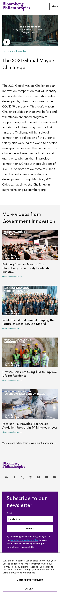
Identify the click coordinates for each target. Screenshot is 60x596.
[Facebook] (15, 475)
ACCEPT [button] (30, 588)
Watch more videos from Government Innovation (27, 442)
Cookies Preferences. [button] (24, 572)
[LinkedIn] (7, 475)
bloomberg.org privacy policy (24, 540)
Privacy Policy (10, 566)
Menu (55, 6)
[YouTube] (47, 475)
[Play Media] (6, 42)
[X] (23, 475)
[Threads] (31, 475)
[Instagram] (39, 475)
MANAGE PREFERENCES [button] (30, 580)
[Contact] (55, 475)
